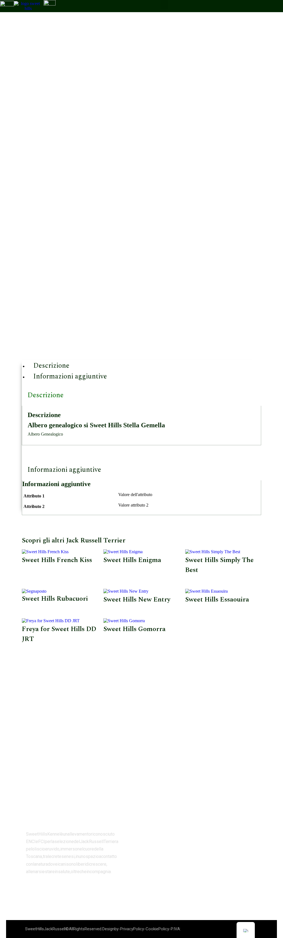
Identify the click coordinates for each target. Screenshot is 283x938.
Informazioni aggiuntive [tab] (64, 470)
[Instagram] (43, 888)
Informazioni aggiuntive (70, 376)
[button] (164, 4)
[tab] (144, 365)
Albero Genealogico (45, 434)
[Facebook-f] (30, 888)
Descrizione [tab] (45, 395)
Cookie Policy (157, 928)
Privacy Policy (132, 928)
